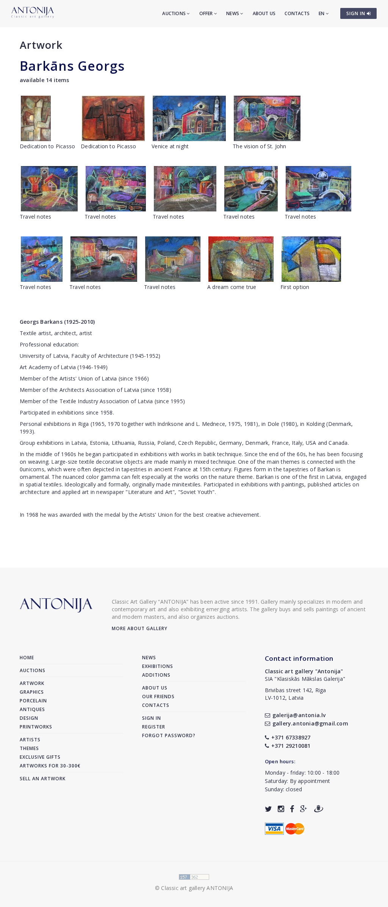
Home (27, 657)
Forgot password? (169, 735)
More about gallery (139, 628)
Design (29, 718)
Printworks (36, 727)
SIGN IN (356, 13)
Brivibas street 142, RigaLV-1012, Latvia (295, 693)
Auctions (174, 13)
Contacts (297, 13)
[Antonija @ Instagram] (281, 809)
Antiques (32, 709)
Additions (156, 675)
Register (153, 727)
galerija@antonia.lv (299, 715)
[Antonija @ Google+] (303, 809)
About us (264, 13)
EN (322, 13)
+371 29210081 (291, 745)
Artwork (41, 45)
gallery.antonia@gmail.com (310, 723)
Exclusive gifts (40, 757)
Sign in (151, 718)
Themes (29, 748)
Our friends (158, 696)
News (233, 13)
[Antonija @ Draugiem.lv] (318, 809)
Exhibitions (157, 666)
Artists (30, 739)
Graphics (32, 692)
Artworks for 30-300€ (50, 766)
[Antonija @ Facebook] (292, 809)
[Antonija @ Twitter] (268, 809)
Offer (206, 13)
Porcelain (33, 700)
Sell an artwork (43, 778)
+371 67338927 (291, 737)
